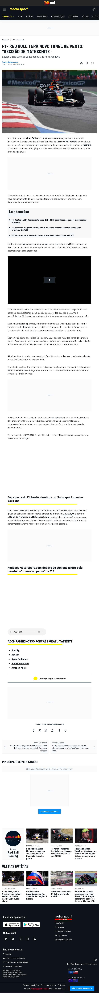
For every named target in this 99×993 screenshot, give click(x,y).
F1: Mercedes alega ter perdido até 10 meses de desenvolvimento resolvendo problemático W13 (46, 228)
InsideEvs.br (59, 923)
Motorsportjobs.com (63, 931)
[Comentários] (93, 63)
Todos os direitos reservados (62, 989)
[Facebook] (33, 730)
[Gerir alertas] (65, 730)
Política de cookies (48, 985)
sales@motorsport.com (12, 966)
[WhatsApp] (45, 730)
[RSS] (34, 939)
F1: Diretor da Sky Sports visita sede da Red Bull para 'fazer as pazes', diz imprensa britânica (49, 221)
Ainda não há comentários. (49, 769)
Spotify (15, 650)
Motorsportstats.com (63, 939)
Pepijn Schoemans (10, 62)
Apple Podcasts (19, 659)
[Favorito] (86, 63)
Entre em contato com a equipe (15, 962)
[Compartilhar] (81, 63)
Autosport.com (61, 935)
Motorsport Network (40, 989)
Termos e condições (31, 985)
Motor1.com (59, 927)
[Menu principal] (5, 9)
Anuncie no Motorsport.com (14, 958)
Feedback (7, 954)
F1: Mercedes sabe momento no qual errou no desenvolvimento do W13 (43, 235)
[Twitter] (39, 730)
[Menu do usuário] (93, 9)
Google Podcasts (20, 663)
